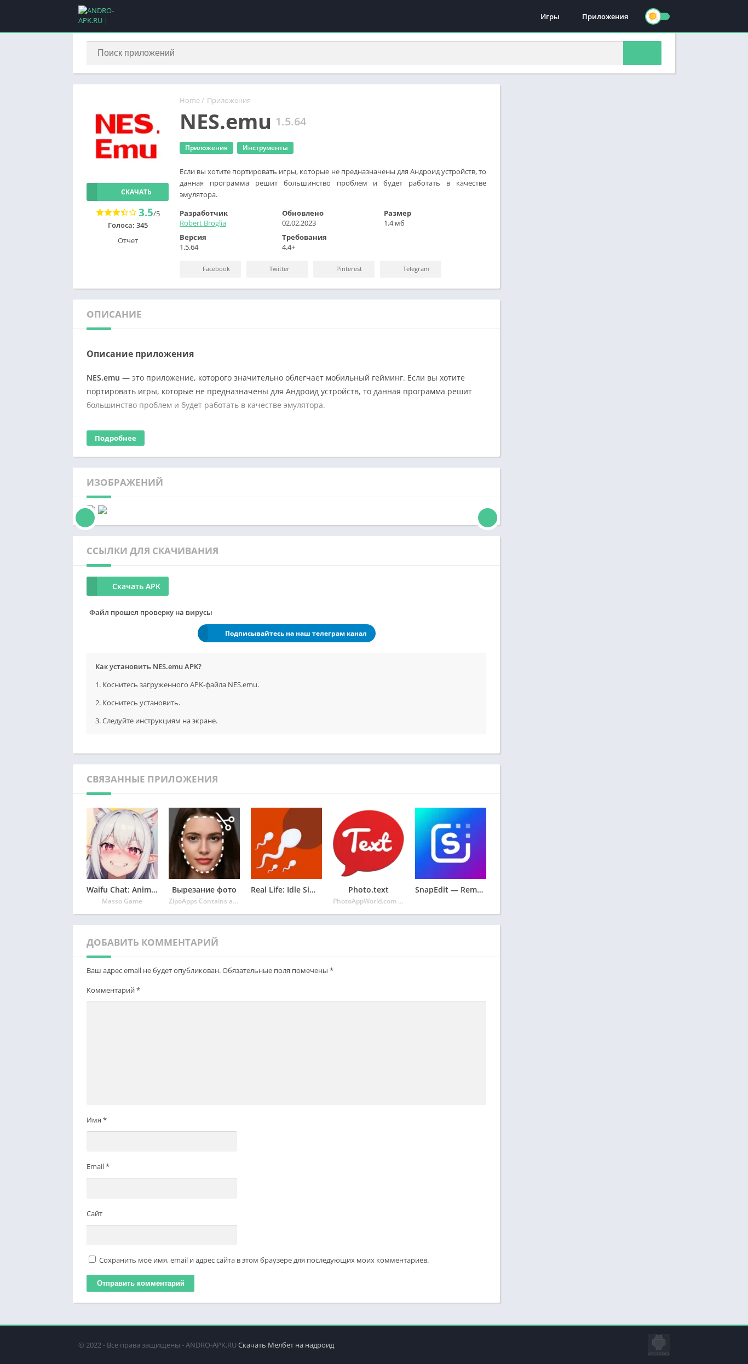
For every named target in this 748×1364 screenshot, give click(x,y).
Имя (97, 1120)
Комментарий (113, 990)
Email (98, 1166)
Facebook (215, 268)
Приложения (605, 16)
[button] (642, 53)
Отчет (128, 240)
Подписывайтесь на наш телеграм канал (296, 633)
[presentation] (85, 509)
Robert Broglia (203, 223)
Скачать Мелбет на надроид (286, 1345)
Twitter (279, 268)
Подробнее (115, 438)
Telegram (415, 268)
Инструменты (265, 147)
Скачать (136, 192)
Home (190, 100)
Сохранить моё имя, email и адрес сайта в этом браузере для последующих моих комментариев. (264, 1260)
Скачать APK (136, 586)
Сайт (94, 1213)
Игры (550, 16)
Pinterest (348, 268)
